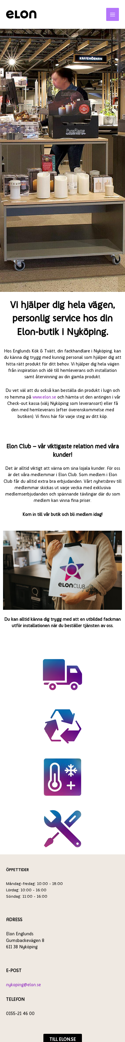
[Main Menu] (112, 14)
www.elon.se (44, 396)
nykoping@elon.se (23, 984)
